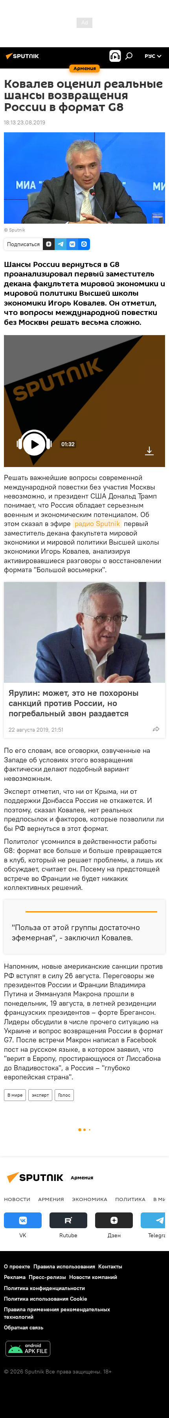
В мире (14, 1095)
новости (17, 1199)
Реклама (15, 1277)
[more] (156, 729)
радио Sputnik (97, 523)
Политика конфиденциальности (44, 1288)
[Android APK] (28, 1350)
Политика (130, 1199)
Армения (51, 1199)
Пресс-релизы (47, 1277)
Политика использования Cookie (45, 1298)
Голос (64, 1095)
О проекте (17, 1266)
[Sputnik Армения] (23, 59)
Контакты (110, 1266)
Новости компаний (93, 1277)
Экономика (89, 1199)
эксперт (40, 1095)
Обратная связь (23, 1327)
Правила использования (64, 1266)
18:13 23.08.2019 (24, 122)
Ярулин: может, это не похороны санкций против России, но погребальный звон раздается (74, 703)
